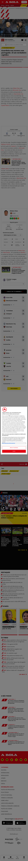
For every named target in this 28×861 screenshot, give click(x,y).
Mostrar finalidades (14, 447)
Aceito (14, 451)
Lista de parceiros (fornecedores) (8, 443)
